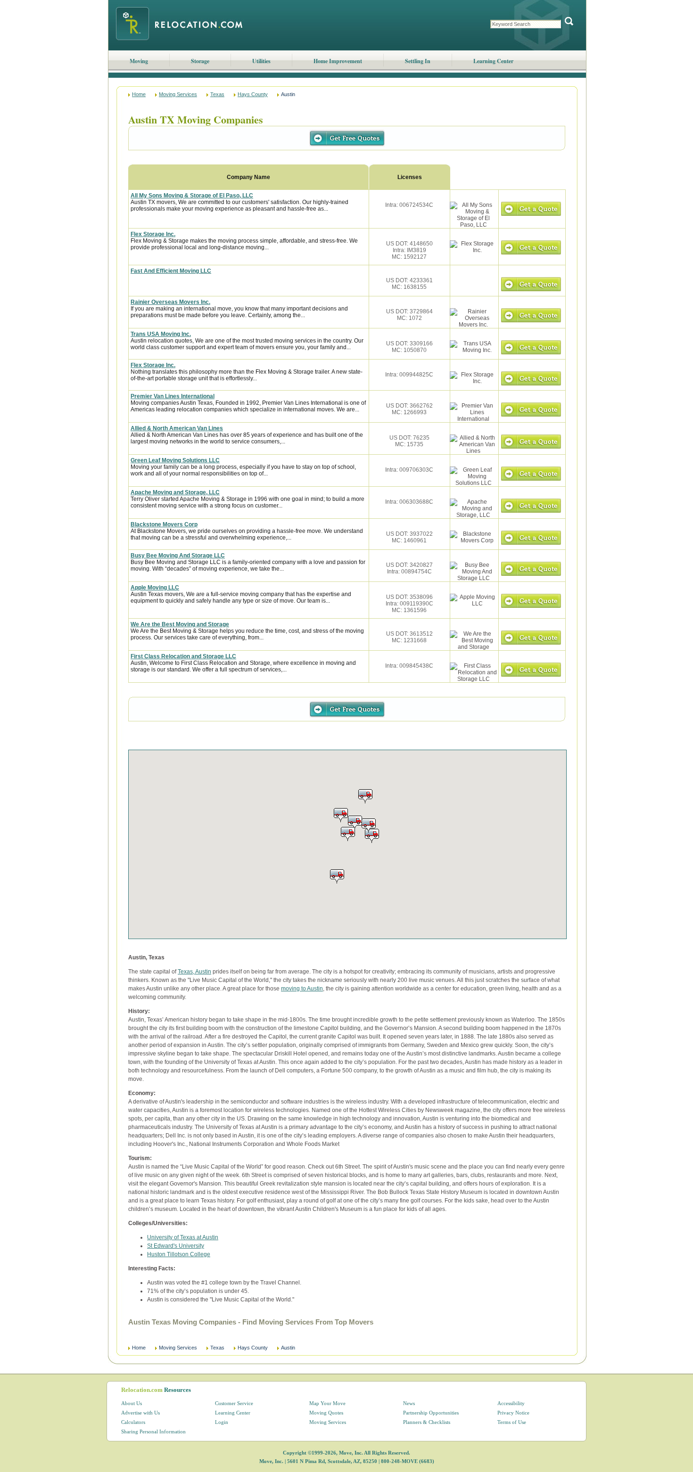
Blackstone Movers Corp (164, 524)
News (409, 1403)
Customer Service (234, 1403)
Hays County (253, 94)
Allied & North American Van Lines (177, 428)
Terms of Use (511, 1422)
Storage (200, 61)
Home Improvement (338, 61)
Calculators (133, 1422)
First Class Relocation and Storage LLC (183, 656)
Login (221, 1422)
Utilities (261, 61)
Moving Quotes (326, 1412)
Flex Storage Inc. (153, 234)
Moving (139, 61)
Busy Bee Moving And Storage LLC (178, 555)
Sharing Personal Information (153, 1431)
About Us (131, 1403)
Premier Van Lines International (172, 396)
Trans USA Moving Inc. (161, 334)
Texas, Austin (194, 971)
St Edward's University (175, 1246)
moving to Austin (302, 988)
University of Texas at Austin (182, 1237)
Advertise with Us (140, 1412)
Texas (217, 94)
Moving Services (178, 94)
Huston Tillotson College (178, 1254)
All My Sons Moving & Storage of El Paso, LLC (192, 195)
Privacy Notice (513, 1412)
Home (139, 94)
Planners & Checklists (426, 1422)
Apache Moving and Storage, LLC (175, 492)
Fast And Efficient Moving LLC (171, 271)
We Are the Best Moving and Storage (180, 624)
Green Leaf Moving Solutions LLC (175, 460)
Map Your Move (327, 1403)
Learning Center (493, 61)
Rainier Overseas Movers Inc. (170, 302)
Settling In (417, 61)
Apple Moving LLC (155, 587)
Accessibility (511, 1403)
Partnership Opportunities (431, 1412)
